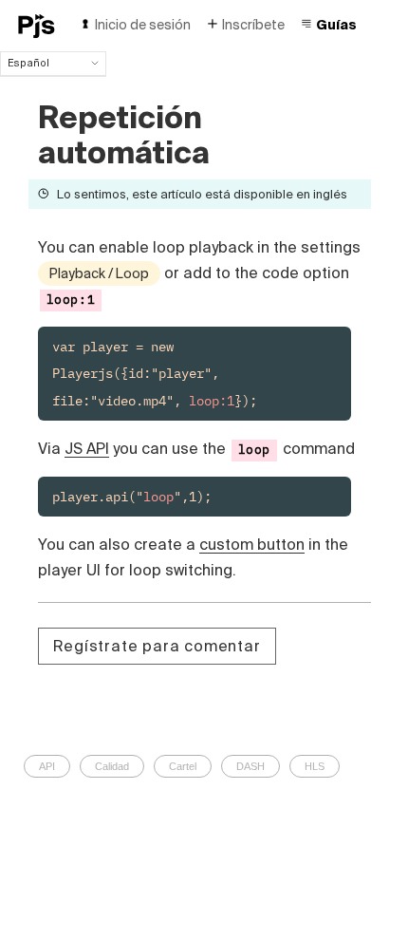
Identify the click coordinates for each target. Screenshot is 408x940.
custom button (252, 544)
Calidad (112, 766)
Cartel (182, 766)
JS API (87, 448)
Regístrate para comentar (157, 645)
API (47, 766)
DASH (250, 766)
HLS (315, 766)
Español (28, 62)
